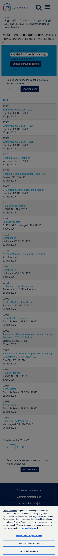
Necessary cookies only (29, 543)
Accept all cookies (28, 551)
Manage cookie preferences (29, 536)
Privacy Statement (29, 528)
